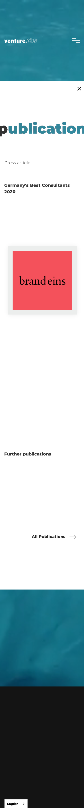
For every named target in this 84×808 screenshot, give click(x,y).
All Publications (48, 536)
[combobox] (16, 803)
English (12, 804)
